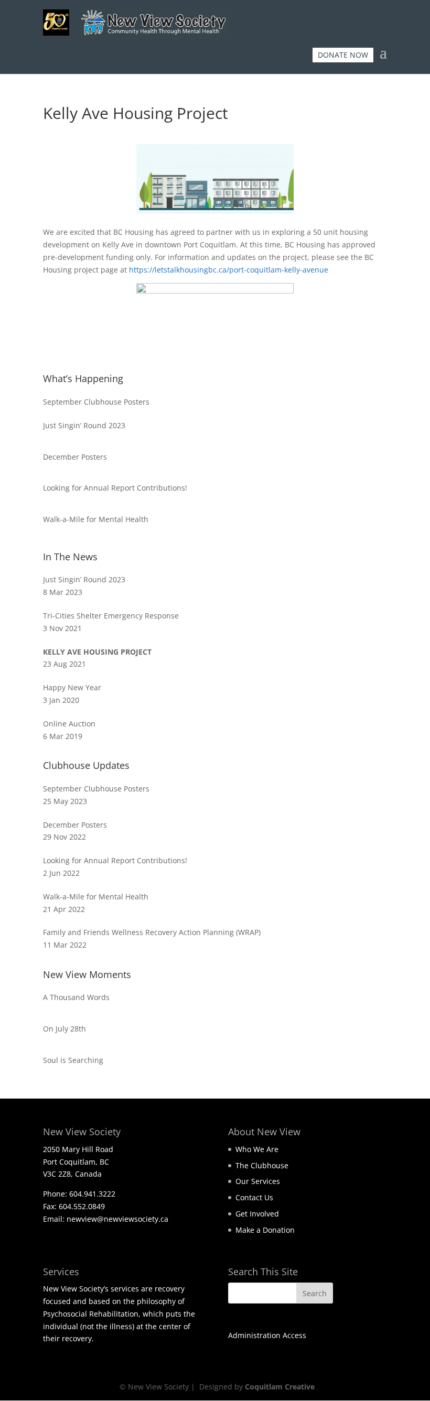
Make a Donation (265, 1230)
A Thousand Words (76, 997)
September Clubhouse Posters (96, 402)
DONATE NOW (343, 55)
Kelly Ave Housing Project (97, 652)
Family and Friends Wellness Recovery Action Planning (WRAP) (152, 932)
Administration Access (267, 1335)
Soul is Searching (73, 1060)
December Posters (75, 457)
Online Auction (69, 724)
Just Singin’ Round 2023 (84, 425)
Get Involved (257, 1214)
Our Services (257, 1181)
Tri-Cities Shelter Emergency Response (111, 616)
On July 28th (64, 1029)
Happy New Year (72, 687)
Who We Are (256, 1149)
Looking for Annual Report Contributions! (115, 488)
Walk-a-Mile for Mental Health (95, 519)
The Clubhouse (261, 1165)
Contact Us (254, 1197)
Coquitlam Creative (280, 1387)
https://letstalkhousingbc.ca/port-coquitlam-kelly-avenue (228, 270)
